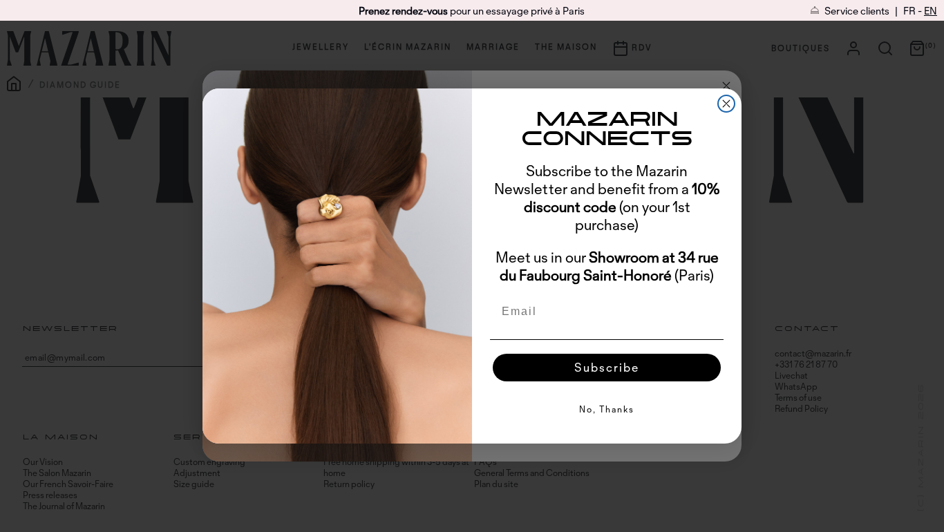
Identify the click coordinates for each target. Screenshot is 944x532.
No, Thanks (606, 409)
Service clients (855, 10)
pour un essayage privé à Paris (472, 10)
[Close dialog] (726, 103)
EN (930, 10)
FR (909, 10)
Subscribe (606, 367)
